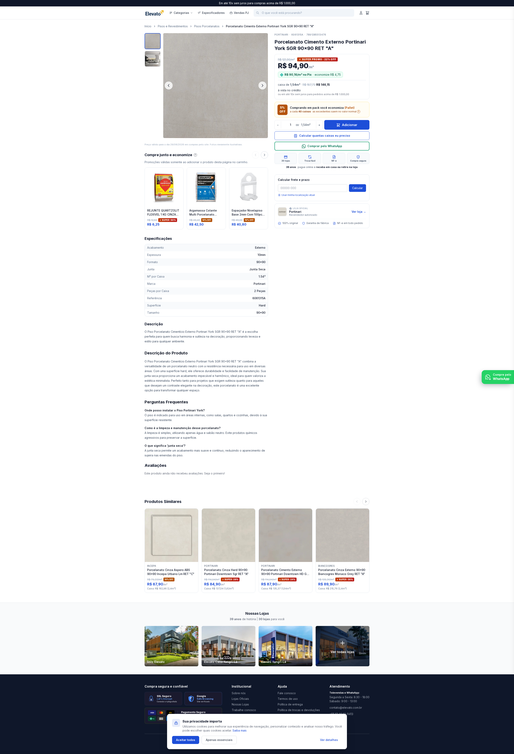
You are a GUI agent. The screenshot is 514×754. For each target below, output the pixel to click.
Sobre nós (239, 693)
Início (148, 26)
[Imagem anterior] (169, 85)
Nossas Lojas (240, 704)
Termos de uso (288, 698)
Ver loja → (359, 211)
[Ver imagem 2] (153, 59)
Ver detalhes (329, 740)
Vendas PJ (241, 12)
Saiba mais (240, 730)
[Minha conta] (361, 13)
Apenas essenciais (219, 740)
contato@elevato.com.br (345, 707)
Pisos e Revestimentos (173, 26)
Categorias (181, 12)
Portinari (281, 34)
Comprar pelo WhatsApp (324, 146)
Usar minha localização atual (298, 194)
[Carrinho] (367, 13)
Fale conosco (287, 693)
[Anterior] (255, 155)
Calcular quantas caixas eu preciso (324, 135)
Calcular (357, 188)
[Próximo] (264, 155)
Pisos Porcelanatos (206, 26)
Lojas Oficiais (240, 698)
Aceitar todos (185, 740)
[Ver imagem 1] (153, 41)
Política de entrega (290, 704)
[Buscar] (257, 13)
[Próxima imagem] (262, 85)
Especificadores (213, 12)
